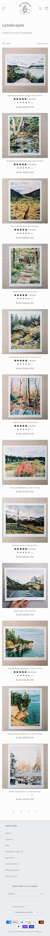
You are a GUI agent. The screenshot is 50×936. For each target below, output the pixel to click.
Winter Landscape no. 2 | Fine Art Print (25, 792)
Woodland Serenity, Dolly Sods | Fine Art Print (25, 161)
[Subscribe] (41, 893)
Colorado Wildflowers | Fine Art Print (25, 488)
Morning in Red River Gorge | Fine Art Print (25, 95)
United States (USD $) (24, 912)
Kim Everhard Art (20, 931)
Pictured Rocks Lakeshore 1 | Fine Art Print (25, 668)
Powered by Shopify (34, 931)
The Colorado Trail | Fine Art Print (25, 226)
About (8, 833)
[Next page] (36, 811)
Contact (8, 839)
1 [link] (13, 811)
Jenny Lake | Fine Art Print (25, 611)
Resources (10, 858)
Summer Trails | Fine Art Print (25, 292)
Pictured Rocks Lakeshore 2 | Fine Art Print (25, 734)
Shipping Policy (12, 870)
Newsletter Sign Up (14, 851)
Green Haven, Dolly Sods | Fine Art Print (25, 357)
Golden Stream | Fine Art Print (25, 422)
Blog (7, 845)
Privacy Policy (11, 864)
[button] (3, 8)
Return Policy (11, 876)
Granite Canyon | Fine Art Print (25, 545)
